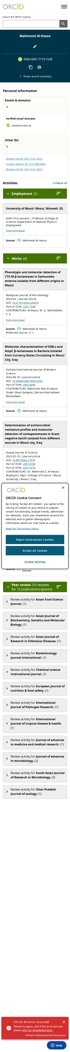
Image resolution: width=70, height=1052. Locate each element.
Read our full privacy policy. (22, 528)
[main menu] (64, 6)
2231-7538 (29, 306)
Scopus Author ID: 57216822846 (25, 164)
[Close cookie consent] (63, 488)
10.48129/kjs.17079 (23, 460)
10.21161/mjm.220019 (25, 302)
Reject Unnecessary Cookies (35, 539)
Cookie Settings (35, 561)
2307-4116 (29, 467)
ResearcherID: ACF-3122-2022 (24, 158)
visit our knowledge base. (37, 1030)
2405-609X (29, 384)
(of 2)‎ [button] (31, 332)
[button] (60, 183)
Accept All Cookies (35, 550)
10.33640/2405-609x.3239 (27, 381)
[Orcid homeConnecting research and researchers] (13, 6)
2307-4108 (29, 464)
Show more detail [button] (15, 230)
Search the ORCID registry (17, 16)
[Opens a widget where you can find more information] (56, 1045)
